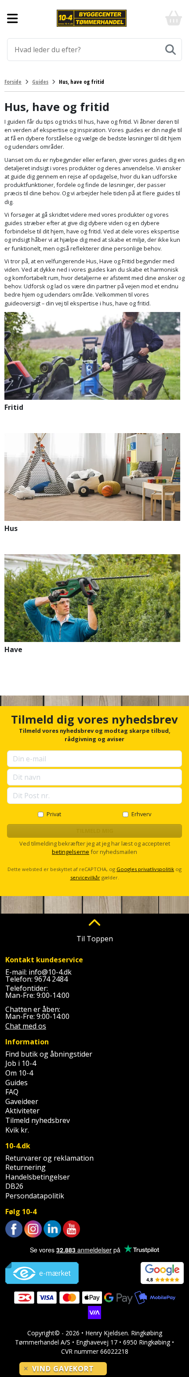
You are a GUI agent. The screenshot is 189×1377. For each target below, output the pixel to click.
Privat (54, 814)
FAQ (11, 1092)
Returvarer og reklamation (49, 1158)
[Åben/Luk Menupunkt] (12, 18)
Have (13, 649)
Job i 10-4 (20, 1063)
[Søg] (171, 50)
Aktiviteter (22, 1110)
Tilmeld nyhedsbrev (37, 1120)
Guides (16, 1082)
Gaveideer (21, 1101)
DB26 (14, 1186)
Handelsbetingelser (37, 1177)
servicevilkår (85, 877)
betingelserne (70, 852)
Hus (11, 528)
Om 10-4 (19, 1073)
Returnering (25, 1167)
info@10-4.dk (50, 972)
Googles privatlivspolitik (145, 869)
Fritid (13, 407)
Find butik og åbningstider (48, 1054)
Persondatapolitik (34, 1196)
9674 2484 (51, 979)
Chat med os (25, 1026)
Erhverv (141, 814)
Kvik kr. (17, 1130)
